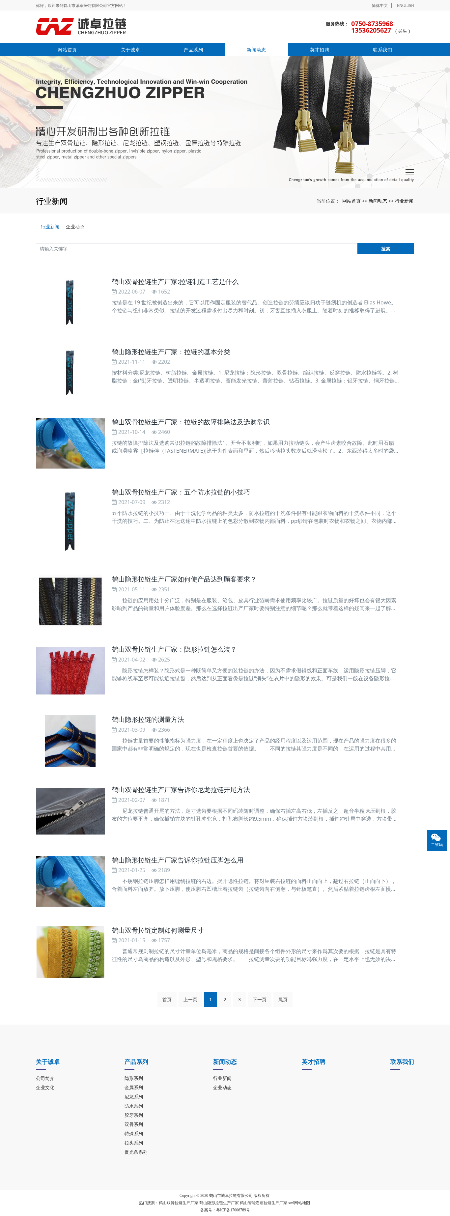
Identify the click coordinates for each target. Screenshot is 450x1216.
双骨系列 (134, 1124)
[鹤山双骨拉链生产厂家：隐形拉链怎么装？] (70, 671)
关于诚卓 (130, 49)
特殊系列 (134, 1133)
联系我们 (382, 49)
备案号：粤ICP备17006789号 (225, 1210)
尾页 (283, 999)
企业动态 (75, 226)
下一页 (260, 999)
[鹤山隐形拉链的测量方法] (70, 741)
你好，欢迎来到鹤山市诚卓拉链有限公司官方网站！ (81, 5)
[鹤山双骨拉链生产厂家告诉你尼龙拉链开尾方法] (70, 811)
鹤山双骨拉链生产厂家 (178, 1203)
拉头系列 (134, 1143)
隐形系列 (134, 1078)
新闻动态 (256, 49)
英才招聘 (319, 49)
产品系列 (193, 49)
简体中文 (380, 5)
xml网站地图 (299, 1203)
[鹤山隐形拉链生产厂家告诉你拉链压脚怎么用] (70, 882)
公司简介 (45, 1078)
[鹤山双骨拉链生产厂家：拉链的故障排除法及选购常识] (70, 443)
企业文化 (45, 1087)
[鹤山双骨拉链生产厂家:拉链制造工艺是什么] (70, 303)
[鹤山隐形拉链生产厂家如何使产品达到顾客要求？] (70, 601)
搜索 (385, 248)
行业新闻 (404, 201)
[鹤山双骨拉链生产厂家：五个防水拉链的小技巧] (70, 522)
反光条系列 (136, 1152)
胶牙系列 (134, 1115)
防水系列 (134, 1106)
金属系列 (134, 1087)
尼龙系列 (134, 1096)
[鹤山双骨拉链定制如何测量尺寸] (70, 952)
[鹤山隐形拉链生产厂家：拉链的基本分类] (70, 373)
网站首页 (67, 49)
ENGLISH (405, 5)
